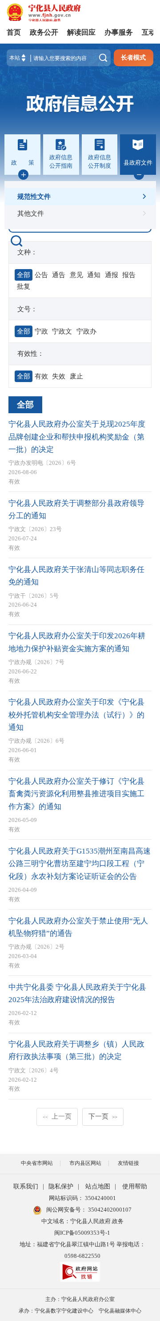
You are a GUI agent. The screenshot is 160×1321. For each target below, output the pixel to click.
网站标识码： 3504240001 (82, 1198)
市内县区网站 (85, 1163)
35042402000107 (109, 1209)
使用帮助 (134, 1186)
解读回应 (81, 32)
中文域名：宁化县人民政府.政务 (82, 1221)
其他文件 (30, 213)
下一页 (102, 1116)
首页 (14, 32)
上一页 (57, 1116)
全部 (25, 404)
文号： (27, 309)
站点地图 (97, 1186)
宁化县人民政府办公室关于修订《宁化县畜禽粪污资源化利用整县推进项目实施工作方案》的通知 (76, 794)
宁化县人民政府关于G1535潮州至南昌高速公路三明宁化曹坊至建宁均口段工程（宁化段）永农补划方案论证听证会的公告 (79, 864)
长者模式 (133, 57)
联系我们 (25, 1186)
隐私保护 (60, 1186)
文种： (27, 252)
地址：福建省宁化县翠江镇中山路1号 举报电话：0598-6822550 (82, 1250)
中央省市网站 (37, 1163)
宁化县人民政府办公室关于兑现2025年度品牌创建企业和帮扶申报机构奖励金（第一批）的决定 (76, 437)
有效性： (30, 353)
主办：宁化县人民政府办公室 (80, 1299)
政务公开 (44, 32)
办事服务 (118, 32)
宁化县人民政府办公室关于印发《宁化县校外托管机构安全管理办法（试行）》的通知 (76, 715)
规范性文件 (34, 196)
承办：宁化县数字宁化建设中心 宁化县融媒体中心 (80, 1311)
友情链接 (128, 1163)
